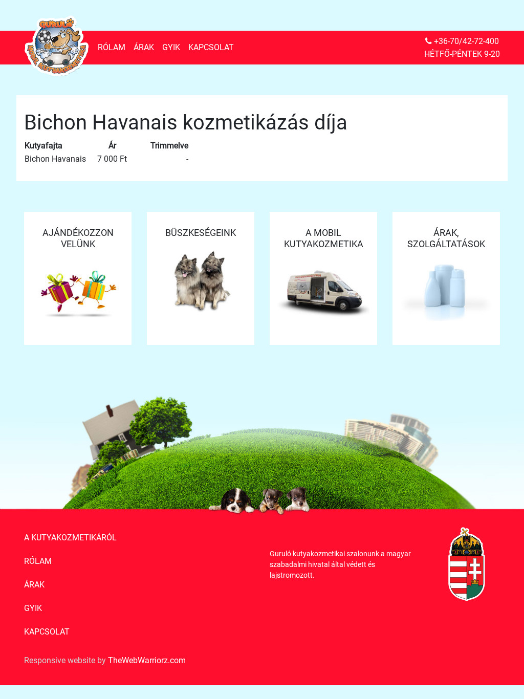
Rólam (111, 47)
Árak (144, 47)
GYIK (171, 47)
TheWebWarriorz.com (147, 660)
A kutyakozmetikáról (70, 537)
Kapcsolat (211, 47)
